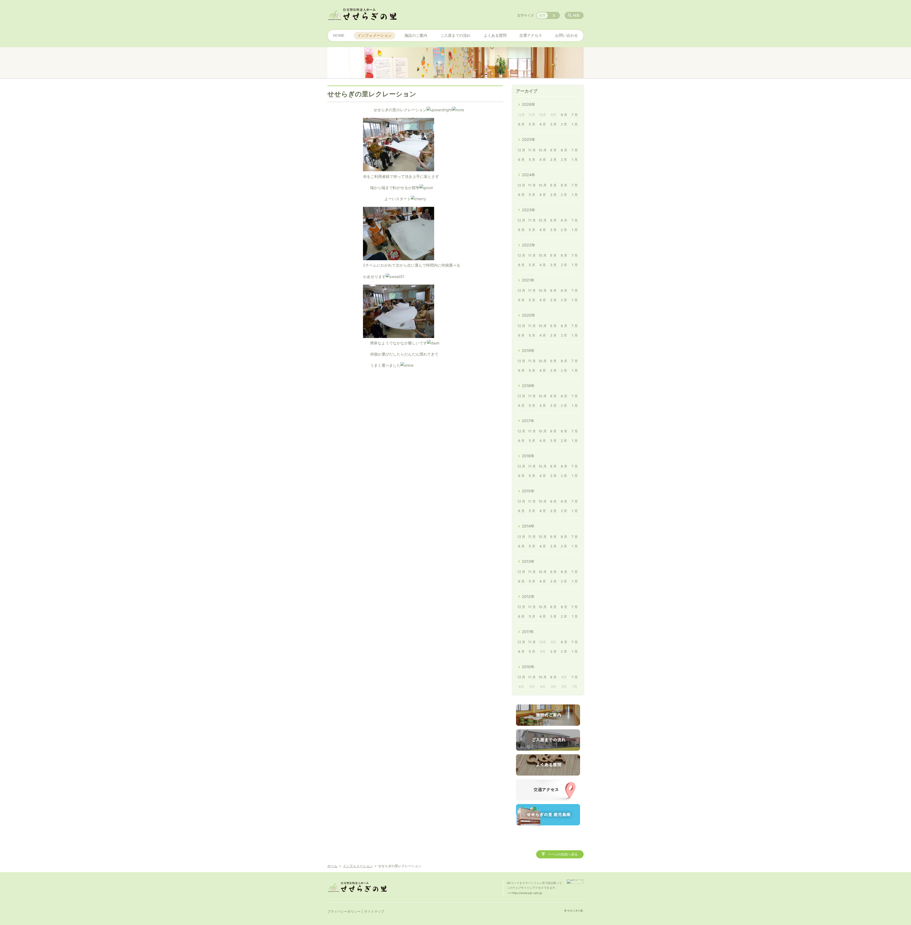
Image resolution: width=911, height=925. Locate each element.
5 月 (532, 124)
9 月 (553, 150)
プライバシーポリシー (344, 911)
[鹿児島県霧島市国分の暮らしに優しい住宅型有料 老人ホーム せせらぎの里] (362, 14)
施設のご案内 (415, 35)
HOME (338, 35)
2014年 (528, 526)
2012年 (528, 596)
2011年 (528, 631)
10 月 (543, 150)
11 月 (532, 150)
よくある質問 (495, 35)
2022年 (528, 245)
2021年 (528, 280)
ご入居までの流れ (455, 35)
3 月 (553, 124)
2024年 (528, 174)
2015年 (528, 491)
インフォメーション (375, 35)
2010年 (528, 666)
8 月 (564, 115)
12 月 (521, 150)
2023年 (528, 210)
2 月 (564, 124)
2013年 (528, 561)
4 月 (542, 124)
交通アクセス (530, 35)
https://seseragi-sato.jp (526, 893)
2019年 (528, 350)
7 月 (575, 115)
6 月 (521, 124)
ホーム (332, 866)
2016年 (528, 455)
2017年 (528, 420)
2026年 (528, 104)
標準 (542, 15)
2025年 (528, 139)
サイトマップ (374, 911)
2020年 (528, 315)
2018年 (528, 385)
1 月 (575, 124)
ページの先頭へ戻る (563, 854)
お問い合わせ (566, 35)
